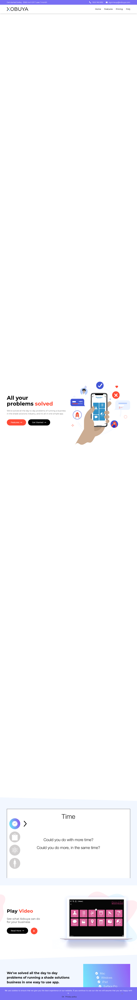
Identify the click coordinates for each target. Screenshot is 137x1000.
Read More (16, 930)
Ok (63, 997)
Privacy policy (71, 997)
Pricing (119, 9)
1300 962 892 (97, 2)
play (34, 931)
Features (108, 9)
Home (98, 9)
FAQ (128, 9)
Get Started (38, 422)
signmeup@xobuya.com (119, 2)
